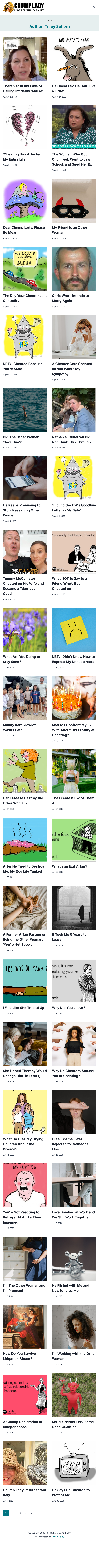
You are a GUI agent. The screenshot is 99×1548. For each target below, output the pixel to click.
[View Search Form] (94, 7)
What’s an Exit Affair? (69, 866)
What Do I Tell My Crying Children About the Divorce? (23, 1144)
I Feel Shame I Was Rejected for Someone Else (70, 1144)
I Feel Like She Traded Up (23, 1008)
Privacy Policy (58, 1537)
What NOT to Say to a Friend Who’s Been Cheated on (69, 583)
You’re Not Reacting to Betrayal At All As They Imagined (22, 1217)
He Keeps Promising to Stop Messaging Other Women (21, 510)
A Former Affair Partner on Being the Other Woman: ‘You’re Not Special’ (24, 939)
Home (49, 20)
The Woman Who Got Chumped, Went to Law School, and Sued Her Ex (72, 159)
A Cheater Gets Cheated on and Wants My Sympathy (72, 369)
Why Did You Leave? (68, 1008)
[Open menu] (88, 7)
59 (31, 1513)
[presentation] (25, 59)
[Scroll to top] (92, 1538)
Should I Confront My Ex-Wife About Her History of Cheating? (73, 730)
